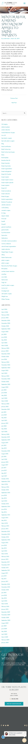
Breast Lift (3, 188)
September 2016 (5, 481)
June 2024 (4, 359)
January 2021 (4, 423)
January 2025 (4, 351)
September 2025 (5, 329)
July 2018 (3, 456)
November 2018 (5, 451)
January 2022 (4, 406)
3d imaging (4, 124)
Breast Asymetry (5, 163)
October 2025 (5, 326)
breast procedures (6, 191)
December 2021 (5, 409)
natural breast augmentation (8, 246)
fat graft (3, 224)
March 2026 (4, 312)
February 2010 (5, 606)
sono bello (4, 277)
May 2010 (4, 598)
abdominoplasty (5, 127)
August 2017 (4, 465)
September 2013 (5, 515)
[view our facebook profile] (1, 725)
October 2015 (5, 490)
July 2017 (3, 468)
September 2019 (5, 440)
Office (3, 255)
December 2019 (5, 437)
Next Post (14, 103)
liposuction (4, 235)
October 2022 (5, 381)
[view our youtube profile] (8, 725)
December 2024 (5, 354)
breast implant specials (7, 182)
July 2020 (3, 426)
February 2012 (5, 556)
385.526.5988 (14, 699)
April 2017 (4, 476)
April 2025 (4, 343)
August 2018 (4, 454)
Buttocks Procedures (6, 202)
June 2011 (4, 576)
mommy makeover (6, 244)
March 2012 (4, 554)
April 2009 (4, 634)
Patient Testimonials (6, 257)
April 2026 (4, 309)
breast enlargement (6, 171)
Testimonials (4, 280)
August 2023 (4, 370)
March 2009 (4, 637)
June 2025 (4, 337)
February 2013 (5, 526)
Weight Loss (4, 296)
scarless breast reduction (7, 271)
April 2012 (4, 551)
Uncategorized (5, 291)
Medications (4, 238)
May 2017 (4, 473)
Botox (2, 155)
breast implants (5, 185)
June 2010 (4, 595)
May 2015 (4, 498)
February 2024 (5, 362)
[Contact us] (25, 725)
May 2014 (4, 512)
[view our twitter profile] (3, 725)
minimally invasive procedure (9, 241)
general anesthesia (6, 227)
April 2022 (4, 398)
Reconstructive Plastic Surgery (9, 266)
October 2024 (5, 356)
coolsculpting (4, 207)
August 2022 (4, 387)
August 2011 (4, 573)
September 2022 (5, 384)
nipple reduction (5, 249)
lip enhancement (5, 232)
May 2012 (4, 548)
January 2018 (4, 462)
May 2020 (4, 429)
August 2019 (4, 442)
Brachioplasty (4, 157)
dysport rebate (5, 216)
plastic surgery (5, 263)
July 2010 (3, 592)
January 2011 (4, 581)
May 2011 (3, 579)
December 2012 (5, 531)
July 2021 (3, 412)
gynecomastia (5, 230)
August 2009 (4, 623)
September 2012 (5, 540)
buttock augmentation (7, 199)
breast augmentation (6, 169)
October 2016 (5, 479)
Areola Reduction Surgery (8, 132)
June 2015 (4, 495)
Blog (2, 144)
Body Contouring (5, 149)
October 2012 (5, 537)
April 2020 (4, 431)
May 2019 (4, 448)
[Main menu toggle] (24, 3)
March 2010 (4, 604)
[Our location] (27, 725)
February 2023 (5, 376)
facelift (3, 221)
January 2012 (4, 559)
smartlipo (3, 274)
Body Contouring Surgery (8, 152)
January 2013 (4, 529)
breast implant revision (7, 180)
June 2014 (4, 509)
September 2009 (5, 620)
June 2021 (4, 415)
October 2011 (5, 567)
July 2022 (3, 390)
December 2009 (5, 612)
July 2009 (3, 626)
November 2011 (5, 565)
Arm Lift (3, 135)
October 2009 (5, 617)
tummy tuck (4, 288)
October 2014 (5, 504)
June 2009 (4, 629)
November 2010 (5, 587)
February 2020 (5, 434)
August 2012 (4, 542)
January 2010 (4, 609)
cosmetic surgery (5, 210)
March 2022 (4, 401)
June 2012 (4, 545)
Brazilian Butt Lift (5, 160)
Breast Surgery (5, 196)
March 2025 (4, 345)
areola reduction (5, 130)
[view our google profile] (6, 725)
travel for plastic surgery (7, 285)
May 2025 (4, 340)
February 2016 (5, 487)
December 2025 (5, 320)
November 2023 (5, 365)
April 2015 (4, 501)
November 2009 (5, 615)
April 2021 (4, 420)
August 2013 (4, 517)
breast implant (5, 177)
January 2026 (4, 318)
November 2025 (5, 323)
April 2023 (4, 373)
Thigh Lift (3, 282)
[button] (14, 704)
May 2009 (4, 631)
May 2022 (4, 395)
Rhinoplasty (4, 268)
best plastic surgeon (6, 138)
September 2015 (5, 492)
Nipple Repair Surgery (7, 252)
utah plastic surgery (6, 294)
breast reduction (5, 194)
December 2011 (5, 562)
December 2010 (5, 584)
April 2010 (4, 601)
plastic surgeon (5, 260)
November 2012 (5, 534)
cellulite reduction (6, 205)
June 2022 (4, 392)
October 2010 (5, 590)
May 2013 (4, 520)
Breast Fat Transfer (6, 174)
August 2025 (4, 331)
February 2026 (5, 315)
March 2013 (4, 523)
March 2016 (4, 484)
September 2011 (5, 570)
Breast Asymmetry (6, 166)
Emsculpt (3, 218)
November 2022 (5, 379)
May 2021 (4, 418)
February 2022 (5, 404)
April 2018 (4, 459)
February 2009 (5, 640)
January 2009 (5, 642)
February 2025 (5, 348)
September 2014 (5, 506)
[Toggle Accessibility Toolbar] (3, 737)
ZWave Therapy (5, 299)
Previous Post (14, 98)
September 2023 (5, 368)
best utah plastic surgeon (7, 141)
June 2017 (4, 470)
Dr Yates (3, 213)
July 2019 (3, 445)
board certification (6, 146)
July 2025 (3, 334)
